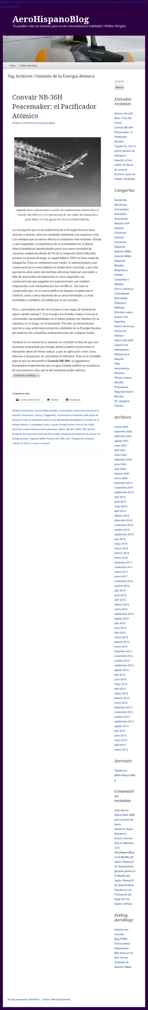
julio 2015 (119, 623)
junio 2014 (120, 679)
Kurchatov (17, 429)
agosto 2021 (121, 440)
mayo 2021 (120, 445)
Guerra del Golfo (124, 340)
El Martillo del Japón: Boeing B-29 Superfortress (124, 861)
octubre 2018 (122, 529)
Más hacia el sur (123, 953)
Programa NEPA (37, 438)
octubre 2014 (122, 660)
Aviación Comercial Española (120, 241)
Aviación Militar (41, 410)
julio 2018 (119, 539)
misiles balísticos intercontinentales (40, 429)
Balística (54, 410)
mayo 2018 (120, 543)
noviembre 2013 (123, 712)
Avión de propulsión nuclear (36, 420)
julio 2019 (119, 497)
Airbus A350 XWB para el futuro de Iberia (124, 819)
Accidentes (120, 200)
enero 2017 (121, 576)
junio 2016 (120, 595)
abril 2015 (120, 632)
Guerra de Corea (124, 326)
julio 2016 (119, 590)
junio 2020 (120, 464)
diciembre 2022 (123, 431)
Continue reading (26, 375)
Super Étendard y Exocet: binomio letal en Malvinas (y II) (124, 838)
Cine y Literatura (123, 288)
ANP (86, 415)
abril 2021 (120, 450)
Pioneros (119, 373)
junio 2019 (120, 501)
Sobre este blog (28, 65)
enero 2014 (121, 702)
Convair (54, 424)
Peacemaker (54, 434)
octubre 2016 (122, 585)
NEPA (78, 429)
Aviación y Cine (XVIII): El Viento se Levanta (123, 164)
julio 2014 (119, 674)
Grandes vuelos (123, 312)
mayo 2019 (120, 506)
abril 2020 (120, 469)
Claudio (118, 889)
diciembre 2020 (123, 459)
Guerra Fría (79, 410)
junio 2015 (120, 628)
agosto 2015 (121, 618)
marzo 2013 (121, 749)
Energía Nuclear (67, 424)
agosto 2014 (121, 670)
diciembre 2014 (123, 651)
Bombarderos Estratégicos (70, 420)
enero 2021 (121, 455)
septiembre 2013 (124, 721)
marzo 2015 (121, 637)
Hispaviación (121, 948)
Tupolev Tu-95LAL (21, 443)
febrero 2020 (121, 473)
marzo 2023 (121, 426)
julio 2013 (119, 730)
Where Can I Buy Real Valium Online (23, 2)
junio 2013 (120, 735)
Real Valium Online (60, 2)
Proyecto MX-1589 (55, 438)
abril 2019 (120, 511)
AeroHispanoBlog (50, 19)
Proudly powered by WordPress (24, 999)
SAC (68, 438)
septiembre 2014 (124, 665)
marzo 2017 (121, 571)
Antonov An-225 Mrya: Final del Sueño (123, 118)
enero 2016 (121, 609)
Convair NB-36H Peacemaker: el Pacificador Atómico (54, 106)
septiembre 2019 (124, 492)
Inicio (13, 65)
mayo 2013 (120, 740)
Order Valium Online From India (94, 2)
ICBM (91, 424)
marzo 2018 (121, 548)
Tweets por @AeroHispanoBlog (124, 775)
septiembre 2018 (124, 534)
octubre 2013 (122, 716)
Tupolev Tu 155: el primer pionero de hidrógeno (125, 150)
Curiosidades (66, 410)
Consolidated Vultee (39, 424)
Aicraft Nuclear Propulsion (70, 415)
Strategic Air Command (82, 438)
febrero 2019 (121, 515)
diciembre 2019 (123, 483)
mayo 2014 (120, 684)
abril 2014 (120, 688)
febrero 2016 (121, 604)
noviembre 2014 (123, 656)
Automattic (65, 999)
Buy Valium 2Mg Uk (127, 2)
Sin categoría (122, 401)
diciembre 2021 (123, 436)
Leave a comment (41, 443)
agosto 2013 (121, 726)
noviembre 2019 (123, 487)
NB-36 (62, 429)
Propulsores (28, 415)
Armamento (27, 410)
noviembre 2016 (123, 581)
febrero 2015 (121, 642)
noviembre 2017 (123, 567)
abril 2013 (120, 744)
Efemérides (120, 298)
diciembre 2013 (123, 707)
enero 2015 (121, 646)
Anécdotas (120, 214)
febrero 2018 (121, 553)
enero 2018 (121, 557)
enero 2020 (121, 478)
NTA (84, 429)
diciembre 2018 (123, 520)
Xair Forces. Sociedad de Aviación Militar (123, 962)
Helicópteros (121, 349)
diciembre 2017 (123, 562)
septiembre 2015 (124, 614)
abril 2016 (120, 600)
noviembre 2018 (123, 525)
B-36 (53, 420)
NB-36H (70, 429)
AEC (54, 415)
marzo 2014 (121, 693)
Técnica (39, 415)
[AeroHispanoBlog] (74, 49)
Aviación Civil (121, 223)
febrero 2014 (121, 698)
